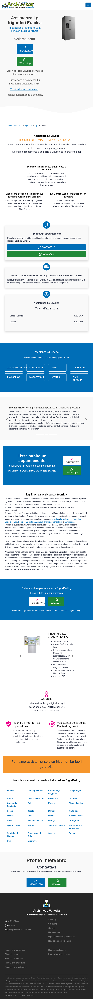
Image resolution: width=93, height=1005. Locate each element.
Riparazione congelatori (15, 950)
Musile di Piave (76, 816)
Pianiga (51, 821)
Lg (36, 126)
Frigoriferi (77, 519)
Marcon (51, 811)
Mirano (51, 816)
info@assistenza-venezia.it (19, 930)
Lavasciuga (69, 522)
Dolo (30, 803)
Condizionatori (11, 522)
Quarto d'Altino (14, 825)
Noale (9, 821)
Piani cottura (29, 522)
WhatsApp (25, 63)
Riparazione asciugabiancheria (61, 937)
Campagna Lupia (35, 791)
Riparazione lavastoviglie (16, 967)
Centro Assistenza (14, 126)
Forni (20, 522)
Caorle (10, 798)
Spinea (72, 833)
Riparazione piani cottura (59, 954)
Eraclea (51, 803)
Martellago (73, 811)
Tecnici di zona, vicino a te (24, 89)
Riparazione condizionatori (59, 941)
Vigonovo (32, 841)
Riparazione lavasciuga (15, 963)
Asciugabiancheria (43, 522)
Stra (9, 841)
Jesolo (31, 811)
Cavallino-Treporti (36, 798)
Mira (30, 816)
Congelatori (57, 522)
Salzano (31, 825)
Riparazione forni (12, 954)
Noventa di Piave (35, 821)
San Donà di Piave (56, 825)
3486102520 (26, 50)
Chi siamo (52, 924)
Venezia (10, 791)
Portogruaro (74, 821)
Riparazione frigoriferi (14, 958)
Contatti (51, 928)
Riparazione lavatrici (57, 950)
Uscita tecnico (54, 932)
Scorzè (51, 833)
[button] (7, 419)
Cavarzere (53, 798)
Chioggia (73, 798)
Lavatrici (55, 519)
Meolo (10, 816)
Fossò (10, 811)
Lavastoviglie (66, 519)
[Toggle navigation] (88, 5)
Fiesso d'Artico (76, 803)
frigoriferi (28, 126)
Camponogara (75, 791)
